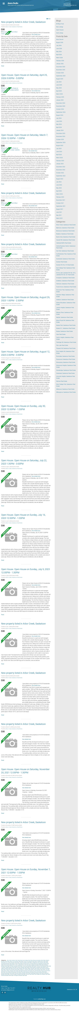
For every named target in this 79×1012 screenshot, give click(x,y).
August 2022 (59, 179)
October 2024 (60, 109)
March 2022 (59, 194)
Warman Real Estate (30, 974)
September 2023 (60, 142)
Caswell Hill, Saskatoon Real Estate (30, 961)
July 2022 (58, 182)
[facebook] (2, 993)
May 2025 (59, 88)
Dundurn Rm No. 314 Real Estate (29, 963)
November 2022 (60, 170)
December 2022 (60, 167)
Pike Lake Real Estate (37, 970)
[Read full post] (11, 33)
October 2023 (60, 139)
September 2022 (60, 176)
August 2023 (59, 145)
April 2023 (59, 155)
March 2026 (59, 58)
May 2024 (59, 124)
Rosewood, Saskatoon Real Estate (40, 972)
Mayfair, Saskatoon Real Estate (33, 968)
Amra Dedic (13, 3)
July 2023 (58, 149)
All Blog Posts (60, 24)
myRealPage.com (42, 999)
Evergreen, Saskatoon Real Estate (37, 965)
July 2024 (58, 118)
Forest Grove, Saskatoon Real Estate (29, 966)
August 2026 (59, 42)
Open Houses (60, 30)
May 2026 (59, 52)
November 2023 (60, 136)
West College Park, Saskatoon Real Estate (42, 974)
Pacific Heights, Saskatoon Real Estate (11, 970)
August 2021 (59, 209)
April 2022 (59, 191)
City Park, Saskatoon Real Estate (26, 962)
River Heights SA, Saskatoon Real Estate (13, 972)
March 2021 (59, 218)
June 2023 (59, 152)
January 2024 (59, 130)
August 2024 (59, 115)
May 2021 (59, 215)
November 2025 (60, 70)
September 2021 (60, 206)
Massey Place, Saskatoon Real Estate (20, 968)
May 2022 (59, 188)
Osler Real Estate (60, 334)
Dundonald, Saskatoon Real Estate (7, 963)
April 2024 (59, 127)
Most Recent (59, 39)
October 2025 (60, 73)
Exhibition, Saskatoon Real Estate (65, 281)
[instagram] (5, 993)
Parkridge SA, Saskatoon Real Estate (25, 970)
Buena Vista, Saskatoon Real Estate (16, 961)
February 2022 (60, 197)
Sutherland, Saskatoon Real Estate (65, 373)
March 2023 (59, 158)
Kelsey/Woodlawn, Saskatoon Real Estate (37, 967)
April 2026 (59, 55)
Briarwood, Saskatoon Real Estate (39, 960)
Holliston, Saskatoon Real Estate (23, 967)
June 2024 (59, 121)
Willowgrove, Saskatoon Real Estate (20, 975)
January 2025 (59, 100)
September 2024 (60, 112)
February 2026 (60, 61)
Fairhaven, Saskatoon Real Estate (16, 966)
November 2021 (60, 200)
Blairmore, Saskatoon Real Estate (26, 960)
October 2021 (60, 203)
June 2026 (59, 49)
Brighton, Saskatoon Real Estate (65, 234)
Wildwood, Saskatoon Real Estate (7, 975)
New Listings (59, 27)
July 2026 (58, 45)
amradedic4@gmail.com (70, 5)
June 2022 (59, 185)
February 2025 (60, 97)
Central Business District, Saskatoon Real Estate (10, 962)
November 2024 (60, 106)
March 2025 (59, 94)
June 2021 (59, 212)
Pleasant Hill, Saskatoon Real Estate (66, 348)
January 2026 (59, 64)
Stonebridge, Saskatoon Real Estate (37, 973)
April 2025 (59, 91)
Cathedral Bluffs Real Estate (42, 961)
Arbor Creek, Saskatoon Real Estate (14, 27)
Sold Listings (59, 33)
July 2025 (58, 82)
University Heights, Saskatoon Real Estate (18, 974)
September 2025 (60, 76)
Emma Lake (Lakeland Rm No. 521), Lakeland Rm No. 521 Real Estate (17, 965)
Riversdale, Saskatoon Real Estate (27, 972)
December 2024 (60, 103)
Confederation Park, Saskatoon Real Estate (40, 962)
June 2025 (59, 85)
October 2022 (60, 173)
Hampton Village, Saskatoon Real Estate (9, 967)
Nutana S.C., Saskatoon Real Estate (26, 969)
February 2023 (60, 161)
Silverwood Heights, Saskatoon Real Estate (22, 973)
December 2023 (60, 133)
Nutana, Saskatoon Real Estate (39, 969)
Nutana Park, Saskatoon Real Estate (12, 969)
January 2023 (59, 164)
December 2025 (60, 67)
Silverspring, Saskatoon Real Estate (7, 973)
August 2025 (59, 79)
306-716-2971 (67, 4)
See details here (36, 35)
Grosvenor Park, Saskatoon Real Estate (44, 966)
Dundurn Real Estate (19, 963)
